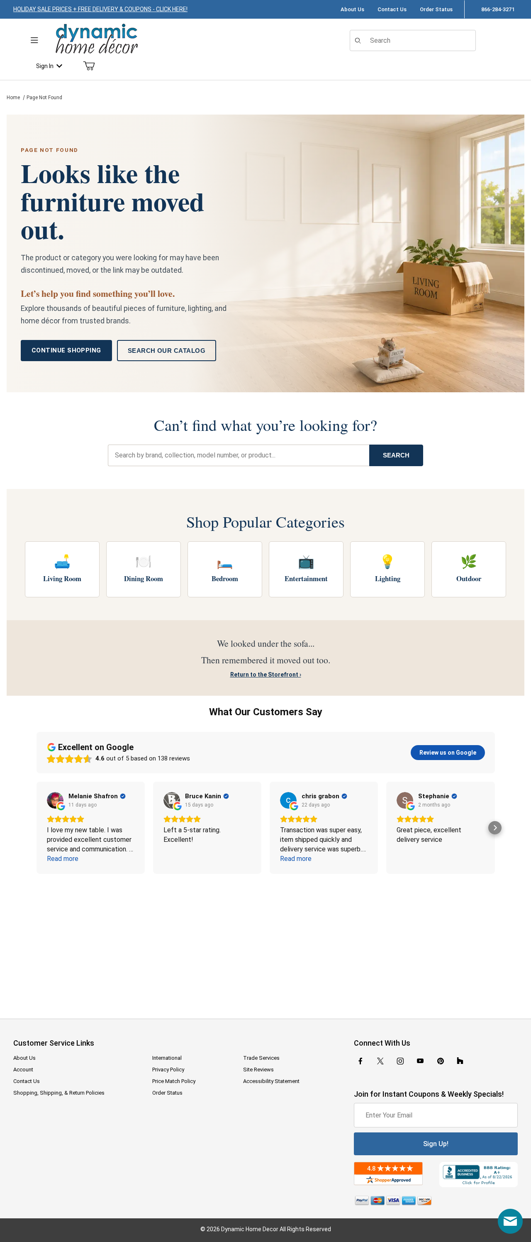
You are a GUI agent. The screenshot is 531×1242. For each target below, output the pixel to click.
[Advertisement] (265, 941)
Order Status (436, 9)
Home (13, 97)
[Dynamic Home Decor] (96, 39)
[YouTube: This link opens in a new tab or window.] (420, 1061)
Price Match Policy (173, 1081)
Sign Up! (435, 1144)
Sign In (45, 66)
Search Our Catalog (166, 350)
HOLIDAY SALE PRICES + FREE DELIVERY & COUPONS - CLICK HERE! (100, 9)
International (167, 1058)
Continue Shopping (66, 350)
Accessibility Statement (271, 1081)
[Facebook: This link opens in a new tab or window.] (360, 1061)
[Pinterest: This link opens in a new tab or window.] (440, 1061)
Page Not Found (44, 97)
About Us (352, 9)
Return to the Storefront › (265, 674)
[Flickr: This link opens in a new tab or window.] (460, 1061)
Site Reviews (258, 1069)
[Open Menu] (34, 40)
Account (23, 1069)
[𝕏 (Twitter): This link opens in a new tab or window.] (380, 1061)
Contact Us (392, 9)
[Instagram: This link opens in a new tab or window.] (400, 1061)
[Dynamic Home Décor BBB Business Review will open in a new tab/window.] (478, 1175)
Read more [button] (62, 859)
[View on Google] (55, 800)
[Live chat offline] (510, 1221)
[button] (36, 827)
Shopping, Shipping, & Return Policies (59, 1093)
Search (396, 455)
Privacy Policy (168, 1069)
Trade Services (261, 1058)
